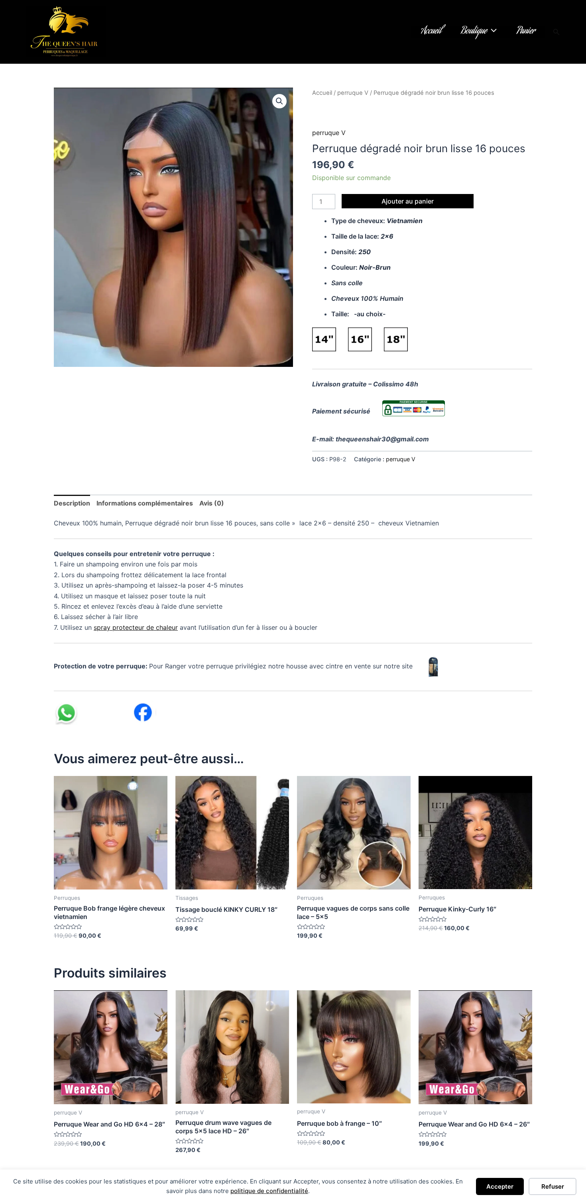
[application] (492, 32)
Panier (526, 32)
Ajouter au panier (407, 201)
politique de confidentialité (269, 1191)
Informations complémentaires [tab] (144, 503)
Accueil (431, 32)
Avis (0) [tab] (211, 503)
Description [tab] (72, 503)
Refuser (552, 1186)
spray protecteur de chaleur (136, 627)
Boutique (474, 32)
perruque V (352, 92)
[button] (556, 32)
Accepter (499, 1186)
